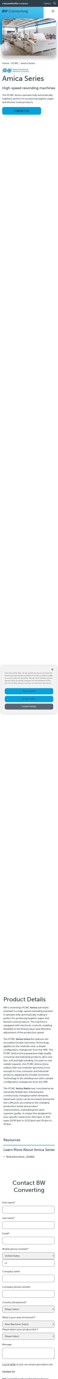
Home (5, 63)
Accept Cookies (29, 699)
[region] (29, 689)
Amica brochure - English (20, 1156)
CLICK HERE (9, 1364)
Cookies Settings (29, 706)
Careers (47, 3)
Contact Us (21, 111)
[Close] (52, 669)
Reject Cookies (29, 691)
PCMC (15, 63)
